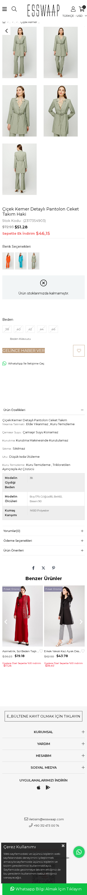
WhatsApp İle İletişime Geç (26, 363)
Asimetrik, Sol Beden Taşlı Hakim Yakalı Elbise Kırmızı (20, 651)
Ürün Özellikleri (14, 410)
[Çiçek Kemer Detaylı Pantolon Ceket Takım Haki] (33, 261)
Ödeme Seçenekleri (17, 540)
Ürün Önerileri (13, 550)
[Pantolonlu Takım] (16, 22)
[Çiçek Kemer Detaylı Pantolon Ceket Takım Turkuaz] (20, 261)
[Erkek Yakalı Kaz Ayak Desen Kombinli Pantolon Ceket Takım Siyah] (64, 616)
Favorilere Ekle (41, 651)
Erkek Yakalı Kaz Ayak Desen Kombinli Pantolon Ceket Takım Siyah (62, 651)
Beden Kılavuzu (20, 338)
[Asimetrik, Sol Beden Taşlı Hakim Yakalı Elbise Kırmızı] (22, 616)
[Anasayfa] (7, 22)
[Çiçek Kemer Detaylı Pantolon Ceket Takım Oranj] (8, 261)
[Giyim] (12, 22)
